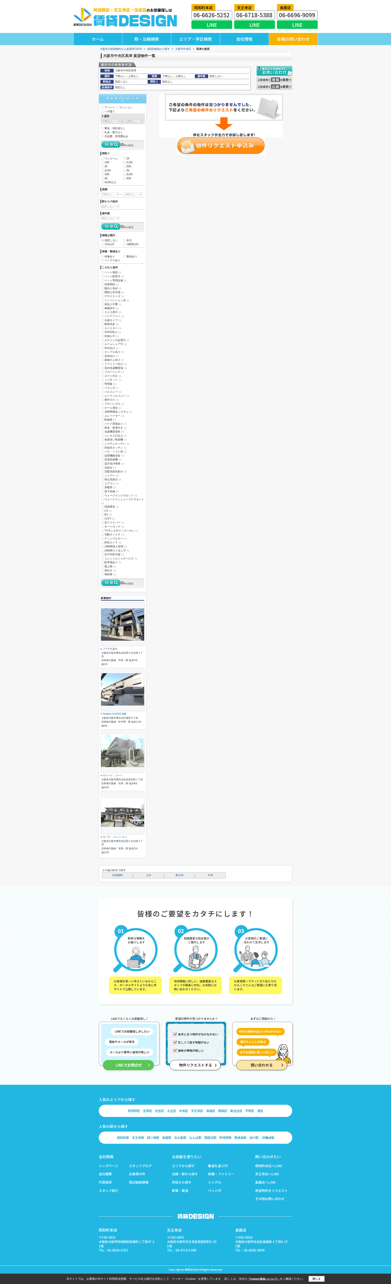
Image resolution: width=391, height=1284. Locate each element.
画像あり (109, 256)
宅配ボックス (114, 534)
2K (106, 166)
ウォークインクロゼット (120, 495)
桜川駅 (254, 1137)
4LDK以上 (110, 182)
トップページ (108, 1165)
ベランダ (111, 387)
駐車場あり (112, 562)
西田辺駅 (210, 1137)
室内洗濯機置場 (115, 368)
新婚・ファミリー (221, 1173)
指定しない (111, 240)
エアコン (111, 483)
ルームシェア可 (115, 344)
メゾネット (112, 379)
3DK (107, 174)
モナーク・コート (112, 775)
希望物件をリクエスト (271, 1190)
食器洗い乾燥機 (115, 439)
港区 (260, 1111)
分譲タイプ (112, 320)
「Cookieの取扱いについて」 (263, 1278)
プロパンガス (114, 403)
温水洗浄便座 (114, 463)
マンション (125, 107)
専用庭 (110, 383)
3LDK (129, 174)
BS (108, 514)
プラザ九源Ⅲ (110, 648)
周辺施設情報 (138, 1182)
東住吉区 (236, 1111)
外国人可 (111, 336)
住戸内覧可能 (114, 554)
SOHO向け (112, 332)
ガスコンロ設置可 (116, 340)
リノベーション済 (116, 300)
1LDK (129, 162)
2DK (128, 166)
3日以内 (109, 244)
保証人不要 (112, 304)
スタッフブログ (140, 1165)
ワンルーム (111, 158)
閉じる (317, 1278)
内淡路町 (117, 875)
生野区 (147, 1111)
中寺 (210, 875)
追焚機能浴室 (114, 455)
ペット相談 (112, 272)
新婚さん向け (114, 359)
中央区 (183, 1111)
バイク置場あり (115, 423)
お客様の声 (137, 1173)
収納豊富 (111, 506)
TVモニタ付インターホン (121, 530)
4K (106, 178)
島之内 (179, 875)
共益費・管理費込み (116, 136)
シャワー (111, 475)
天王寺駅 (138, 1137)
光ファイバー (114, 522)
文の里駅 (180, 1137)
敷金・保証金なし (115, 128)
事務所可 (111, 308)
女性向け (111, 356)
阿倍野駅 (225, 1137)
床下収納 (111, 491)
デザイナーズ (114, 296)
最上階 (110, 566)
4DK (128, 178)
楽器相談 (111, 284)
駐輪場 (110, 419)
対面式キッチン (115, 447)
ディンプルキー (115, 538)
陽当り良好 (112, 288)
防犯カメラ (112, 542)
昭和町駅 (123, 1137)
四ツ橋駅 (153, 1137)
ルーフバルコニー (116, 395)
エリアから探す (183, 1165)
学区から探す (181, 1182)
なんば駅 (195, 1137)
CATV (109, 518)
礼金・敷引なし (113, 132)
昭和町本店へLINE (268, 1165)
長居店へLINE (265, 1182)
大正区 (171, 1111)
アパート (109, 107)
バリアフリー (114, 316)
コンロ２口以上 (115, 435)
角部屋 (110, 574)
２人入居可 (112, 312)
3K (128, 170)
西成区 (222, 1111)
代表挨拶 (105, 1182)
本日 (129, 240)
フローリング (114, 371)
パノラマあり (112, 260)
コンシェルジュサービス (120, 558)
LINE (212, 24)
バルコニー (112, 391)
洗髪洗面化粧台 (115, 471)
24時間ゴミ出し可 (116, 550)
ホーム (98, 39)
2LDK (107, 170)
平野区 (249, 1111)
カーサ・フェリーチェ (115, 837)
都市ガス (111, 399)
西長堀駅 (240, 1137)
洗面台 (110, 467)
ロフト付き (112, 375)
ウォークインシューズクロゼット (122, 501)
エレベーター (114, 415)
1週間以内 (132, 244)
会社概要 (105, 1173)
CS (108, 510)
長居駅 (166, 1137)
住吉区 (159, 1111)
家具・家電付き (115, 427)
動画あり (132, 256)
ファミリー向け (115, 363)
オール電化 (112, 407)
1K (128, 158)
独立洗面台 (112, 479)
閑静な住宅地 (114, 292)
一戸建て (109, 111)
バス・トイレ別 (115, 451)
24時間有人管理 (115, 546)
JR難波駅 (267, 1137)
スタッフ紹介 (108, 1190)
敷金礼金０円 (218, 1165)
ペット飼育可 (114, 276)
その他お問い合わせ (269, 1198)
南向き (110, 570)
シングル (214, 1182)
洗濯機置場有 (114, 431)
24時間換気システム (118, 411)
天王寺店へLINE (267, 1173)
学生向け (111, 348)
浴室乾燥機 (112, 459)
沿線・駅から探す (185, 1173)
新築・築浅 (180, 1190)
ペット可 (214, 1190)
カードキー (112, 328)
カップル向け (114, 351)
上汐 (148, 875)
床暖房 (110, 487)
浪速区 (210, 1111)
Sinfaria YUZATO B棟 (114, 713)
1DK (107, 162)
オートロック (114, 526)
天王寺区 (197, 1111)
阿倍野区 (134, 1111)
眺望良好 (111, 324)
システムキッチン (116, 443)
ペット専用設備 (115, 280)
